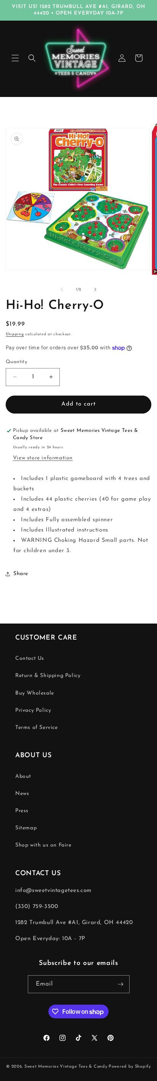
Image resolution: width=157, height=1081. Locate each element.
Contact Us (29, 658)
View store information (43, 458)
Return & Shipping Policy (47, 676)
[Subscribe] (120, 984)
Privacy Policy (33, 710)
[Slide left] (61, 289)
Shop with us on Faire (43, 845)
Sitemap (26, 828)
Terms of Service (36, 727)
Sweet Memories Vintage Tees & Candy (65, 1067)
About (23, 776)
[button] (15, 58)
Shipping (15, 334)
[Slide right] (95, 289)
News (22, 794)
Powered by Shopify (130, 1067)
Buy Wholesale (34, 693)
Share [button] (20, 574)
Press (22, 811)
